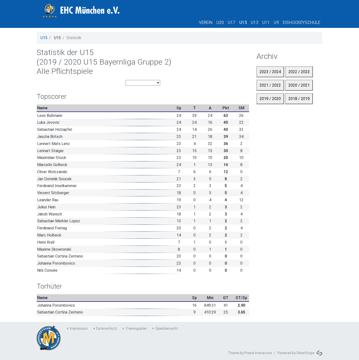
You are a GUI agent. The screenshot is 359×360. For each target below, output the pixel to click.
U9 (276, 22)
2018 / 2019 (299, 98)
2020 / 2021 (299, 85)
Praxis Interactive (258, 353)
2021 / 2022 (270, 85)
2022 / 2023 (299, 71)
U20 (220, 22)
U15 (243, 22)
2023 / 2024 (270, 71)
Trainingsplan (136, 328)
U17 (231, 22)
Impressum (79, 328)
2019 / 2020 (270, 98)
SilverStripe (305, 353)
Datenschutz (106, 328)
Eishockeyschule (301, 22)
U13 (254, 22)
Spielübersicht (166, 328)
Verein (205, 22)
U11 (266, 22)
